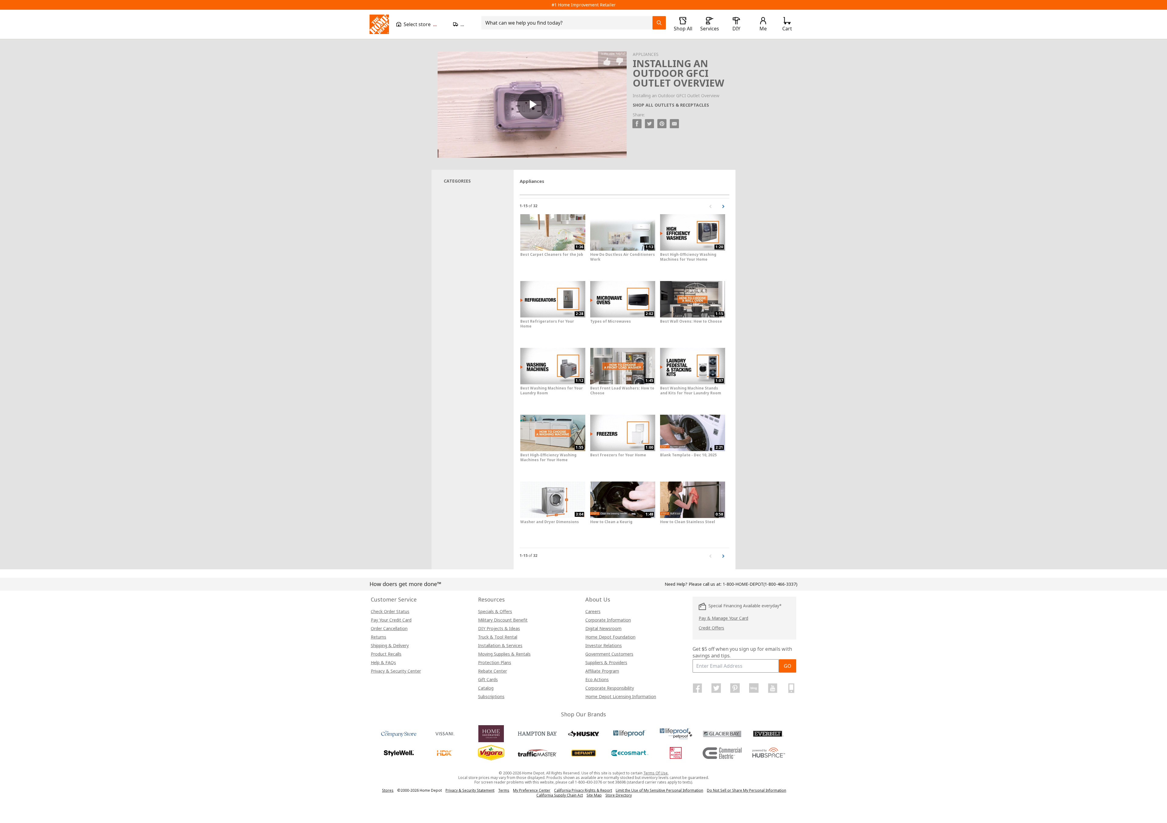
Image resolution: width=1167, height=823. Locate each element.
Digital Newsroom (603, 628)
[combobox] (568, 22)
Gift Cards (488, 679)
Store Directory (618, 795)
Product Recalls (386, 654)
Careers (593, 611)
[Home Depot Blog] (754, 688)
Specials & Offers (495, 611)
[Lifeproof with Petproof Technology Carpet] (675, 733)
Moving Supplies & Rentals (504, 654)
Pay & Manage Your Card (723, 618)
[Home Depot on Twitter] (716, 688)
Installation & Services (500, 645)
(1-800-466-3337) (760, 584)
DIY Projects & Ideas (499, 628)
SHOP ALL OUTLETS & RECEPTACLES (671, 105)
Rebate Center (492, 671)
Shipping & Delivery (390, 645)
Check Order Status (390, 611)
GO (787, 666)
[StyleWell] (398, 753)
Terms (503, 790)
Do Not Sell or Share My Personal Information (746, 790)
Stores (388, 790)
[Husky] (583, 733)
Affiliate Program (602, 671)
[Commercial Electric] (722, 753)
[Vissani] (444, 733)
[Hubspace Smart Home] (768, 753)
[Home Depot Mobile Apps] (791, 688)
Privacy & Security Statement (470, 790)
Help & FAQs (383, 662)
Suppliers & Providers (606, 662)
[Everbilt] (768, 733)
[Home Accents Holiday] (675, 753)
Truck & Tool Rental (497, 637)
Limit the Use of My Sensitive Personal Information (659, 790)
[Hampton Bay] (537, 733)
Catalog (486, 688)
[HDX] (444, 753)
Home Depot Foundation (610, 637)
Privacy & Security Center (396, 671)
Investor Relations (603, 645)
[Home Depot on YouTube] (772, 688)
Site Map (594, 795)
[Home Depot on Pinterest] (735, 688)
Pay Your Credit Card (391, 620)
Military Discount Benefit (503, 620)
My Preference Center (531, 790)
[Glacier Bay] (722, 733)
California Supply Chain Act (559, 795)
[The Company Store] (398, 733)
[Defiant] (583, 753)
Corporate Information (608, 620)
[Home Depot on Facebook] (697, 688)
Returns (378, 637)
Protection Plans (494, 662)
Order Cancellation (389, 628)
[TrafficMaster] (537, 753)
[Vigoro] (491, 753)
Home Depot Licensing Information (620, 696)
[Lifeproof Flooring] (629, 733)
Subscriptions (491, 696)
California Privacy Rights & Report (583, 790)
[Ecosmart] (629, 753)
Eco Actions (597, 679)
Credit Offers (711, 628)
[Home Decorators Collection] (491, 733)
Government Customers (609, 654)
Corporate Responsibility (609, 688)
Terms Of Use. (656, 773)
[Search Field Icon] (659, 22)
